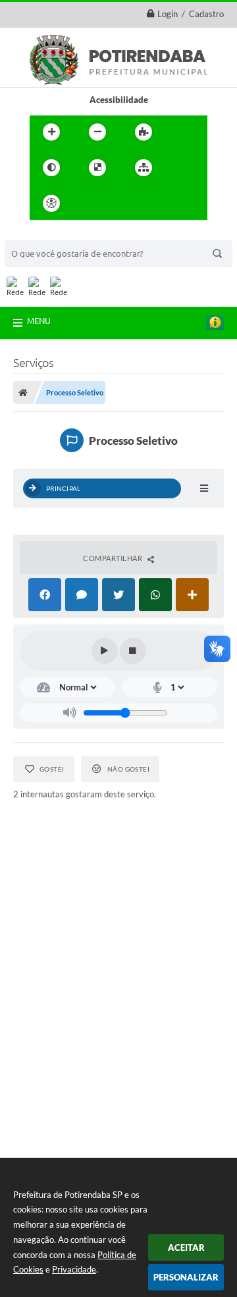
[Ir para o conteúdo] (89, 203)
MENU (39, 320)
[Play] (105, 651)
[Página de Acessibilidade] (51, 203)
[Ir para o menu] (118, 203)
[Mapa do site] (143, 167)
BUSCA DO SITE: (43, 234)
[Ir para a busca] (147, 203)
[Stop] (133, 651)
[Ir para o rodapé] (176, 203)
